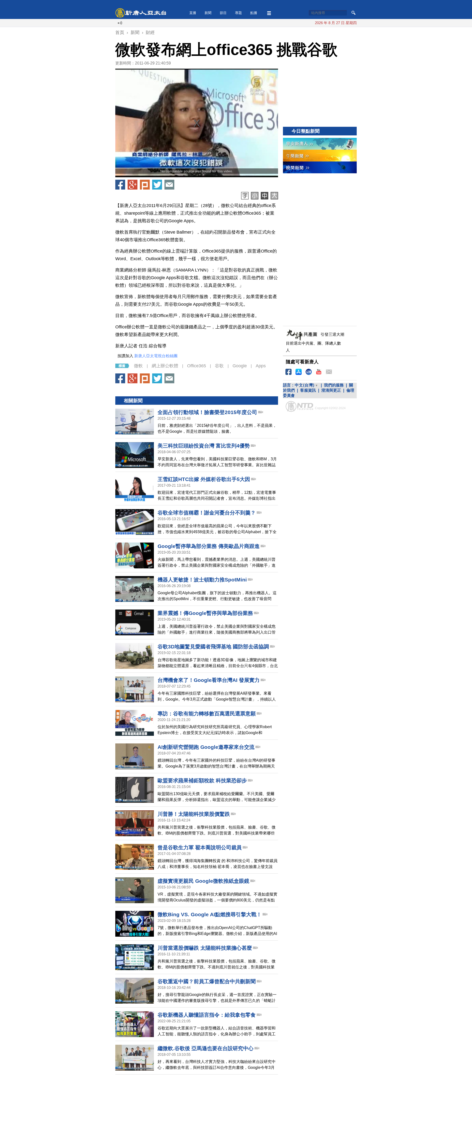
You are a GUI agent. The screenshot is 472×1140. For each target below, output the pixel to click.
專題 (238, 13)
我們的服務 (334, 385)
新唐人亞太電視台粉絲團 (155, 356)
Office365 (196, 365)
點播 (253, 13)
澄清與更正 (331, 390)
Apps (261, 365)
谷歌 (219, 365)
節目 (223, 13)
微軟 (138, 365)
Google (240, 365)
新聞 (208, 13)
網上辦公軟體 (165, 365)
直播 (192, 13)
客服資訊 (308, 390)
